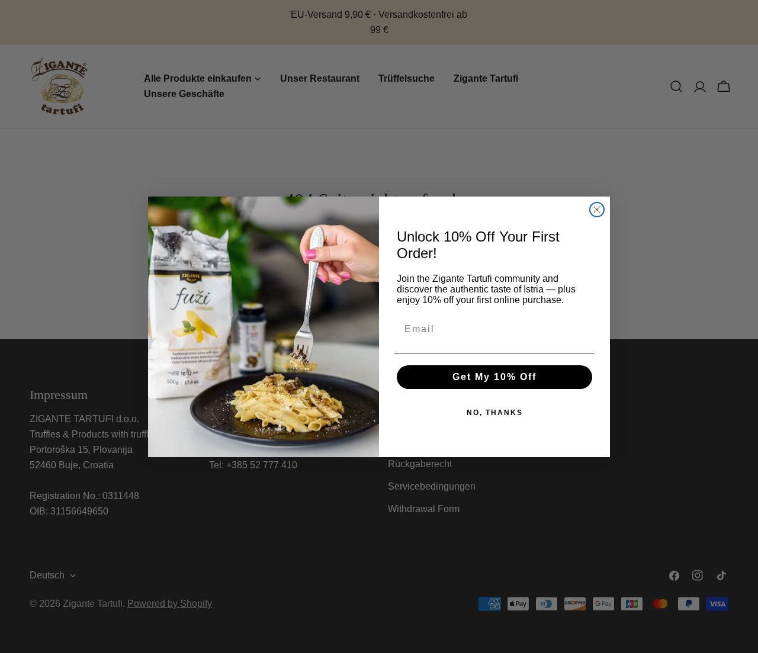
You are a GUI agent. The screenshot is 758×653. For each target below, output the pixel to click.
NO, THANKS (495, 412)
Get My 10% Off (494, 377)
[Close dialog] (597, 209)
